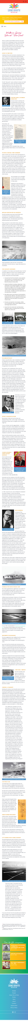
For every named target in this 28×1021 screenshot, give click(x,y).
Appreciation (14, 1005)
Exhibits (7, 17)
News (14, 999)
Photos (14, 997)
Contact (14, 1003)
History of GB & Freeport (16, 17)
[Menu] (2, 26)
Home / (4, 17)
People (14, 993)
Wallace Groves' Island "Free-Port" (10, 19)
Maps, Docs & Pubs (14, 995)
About (14, 1001)
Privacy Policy (14, 1007)
